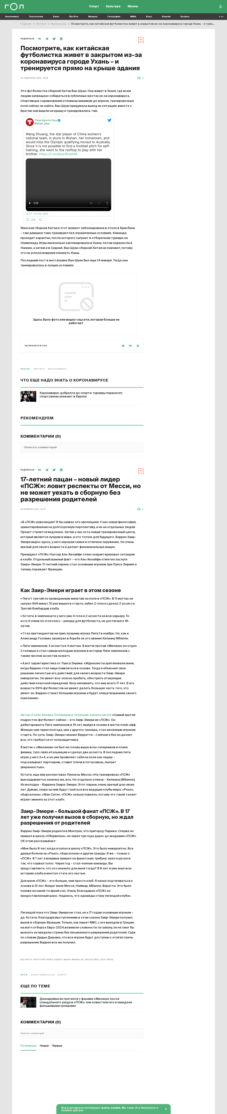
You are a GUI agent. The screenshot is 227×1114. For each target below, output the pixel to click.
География (114, 17)
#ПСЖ (24, 975)
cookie (115, 1108)
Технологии (36, 17)
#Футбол (39, 369)
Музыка (93, 17)
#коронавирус (57, 369)
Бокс (149, 17)
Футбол (73, 17)
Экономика (12, 17)
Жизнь (132, 6)
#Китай (25, 369)
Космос (184, 17)
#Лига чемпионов (43, 975)
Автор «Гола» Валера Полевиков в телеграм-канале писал (65, 715)
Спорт (94, 6)
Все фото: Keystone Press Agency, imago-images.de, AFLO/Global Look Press (67, 959)
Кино (56, 17)
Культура (113, 6)
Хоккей (166, 17)
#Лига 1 (62, 975)
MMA (133, 17)
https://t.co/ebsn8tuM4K (58, 154)
